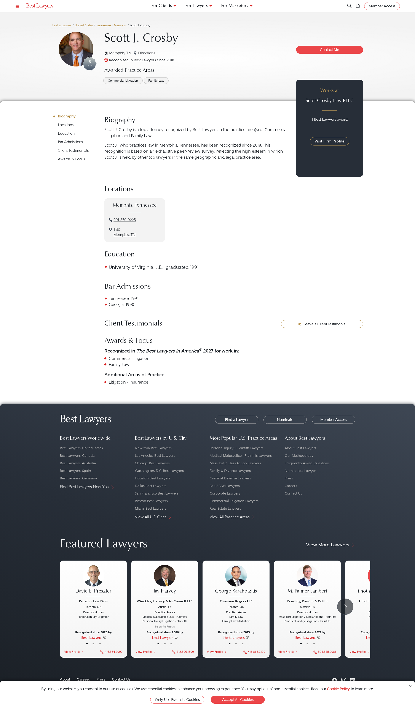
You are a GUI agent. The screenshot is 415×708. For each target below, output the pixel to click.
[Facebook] (334, 679)
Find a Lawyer (62, 25)
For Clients (161, 6)
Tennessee (103, 25)
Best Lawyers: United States (81, 448)
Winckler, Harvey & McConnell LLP (165, 601)
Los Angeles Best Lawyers (155, 456)
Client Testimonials (73, 151)
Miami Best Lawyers (150, 508)
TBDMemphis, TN (124, 232)
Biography (67, 116)
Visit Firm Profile (329, 141)
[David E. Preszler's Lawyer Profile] (93, 581)
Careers (291, 486)
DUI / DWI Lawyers (225, 486)
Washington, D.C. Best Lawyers (159, 471)
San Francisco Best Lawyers (157, 493)
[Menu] (17, 6)
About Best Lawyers (300, 448)
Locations (65, 125)
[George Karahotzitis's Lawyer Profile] (236, 581)
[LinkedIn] (352, 679)
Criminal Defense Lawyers (230, 478)
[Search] (349, 6)
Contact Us (293, 493)
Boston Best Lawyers (151, 501)
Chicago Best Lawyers (152, 463)
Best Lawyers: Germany (78, 478)
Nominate (285, 419)
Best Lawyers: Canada (77, 456)
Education (66, 133)
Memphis (120, 25)
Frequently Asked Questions (307, 463)
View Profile (72, 652)
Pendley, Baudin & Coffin (307, 601)
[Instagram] (343, 679)
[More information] (104, 637)
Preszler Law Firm (93, 601)
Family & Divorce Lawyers (230, 471)
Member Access (333, 419)
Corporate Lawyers (225, 493)
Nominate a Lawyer (300, 471)
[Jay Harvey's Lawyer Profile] (165, 581)
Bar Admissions (70, 142)
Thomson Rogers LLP (236, 601)
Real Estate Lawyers (225, 508)
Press (289, 478)
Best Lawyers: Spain (75, 471)
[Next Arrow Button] (345, 607)
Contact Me (329, 49)
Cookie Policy (338, 689)
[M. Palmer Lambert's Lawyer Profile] (307, 581)
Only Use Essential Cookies (177, 699)
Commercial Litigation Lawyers (234, 501)
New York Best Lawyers (153, 448)
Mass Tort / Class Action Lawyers (235, 463)
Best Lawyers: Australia (78, 463)
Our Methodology (299, 456)
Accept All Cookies (238, 699)
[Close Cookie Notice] (410, 686)
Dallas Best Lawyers (150, 486)
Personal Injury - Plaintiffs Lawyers (236, 448)
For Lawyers (196, 6)
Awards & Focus (71, 159)
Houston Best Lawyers (152, 478)
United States (84, 25)
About (65, 679)
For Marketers (234, 6)
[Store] (358, 6)
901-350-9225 (124, 220)
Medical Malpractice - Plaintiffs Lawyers (241, 456)
